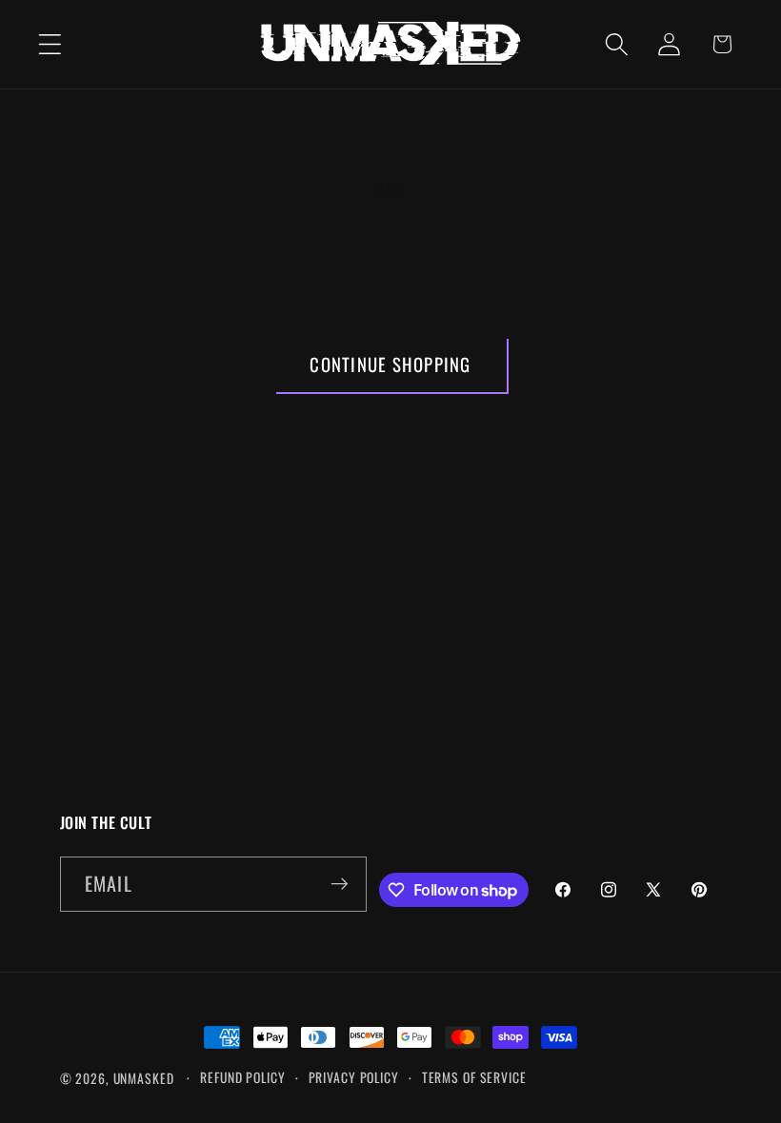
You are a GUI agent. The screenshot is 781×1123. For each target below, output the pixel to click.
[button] (50, 44)
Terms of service (474, 1077)
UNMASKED (143, 1078)
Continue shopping (390, 364)
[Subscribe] (339, 884)
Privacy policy (354, 1077)
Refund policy (242, 1077)
